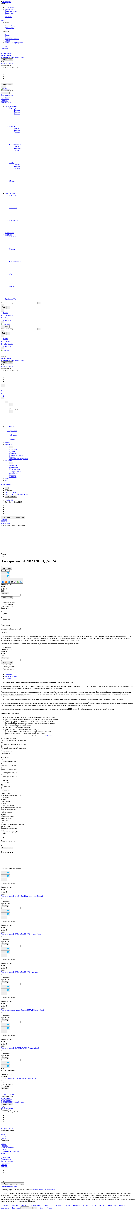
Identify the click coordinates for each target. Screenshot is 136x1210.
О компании (5, 1157)
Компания (4, 1153)
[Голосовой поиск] (3, 307)
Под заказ (5, 1088)
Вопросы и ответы (7, 1148)
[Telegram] (21, 582)
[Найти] (8, 307)
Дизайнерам (5, 1163)
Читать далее (36, 1197)
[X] (12, 582)
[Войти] (2, 388)
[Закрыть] (2, 398)
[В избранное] (5, 573)
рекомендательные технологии (44, 1190)
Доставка (4, 1146)
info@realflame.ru (7, 63)
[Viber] (15, 582)
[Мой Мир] (9, 582)
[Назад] (11, 404)
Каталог (4, 1134)
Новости (4, 1165)
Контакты (4, 1167)
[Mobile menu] (2, 348)
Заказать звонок (7, 59)
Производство (6, 1159)
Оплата (3, 1144)
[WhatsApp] (18, 582)
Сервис (3, 1149)
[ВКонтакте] (3, 582)
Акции (3, 1136)
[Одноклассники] (6, 582)
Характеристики (11, 676)
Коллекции (5, 1138)
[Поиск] (2, 385)
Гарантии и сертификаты (10, 1151)
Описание (8, 674)
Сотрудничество (7, 1161)
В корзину (5, 593)
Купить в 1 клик (7, 597)
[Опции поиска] (2, 305)
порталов (48, 735)
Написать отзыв (7, 848)
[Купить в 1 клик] (4, 879)
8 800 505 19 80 (6, 54)
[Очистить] (39, 303)
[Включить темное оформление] (3, 86)
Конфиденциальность (9, 1186)
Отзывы (8, 678)
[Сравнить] (5, 576)
